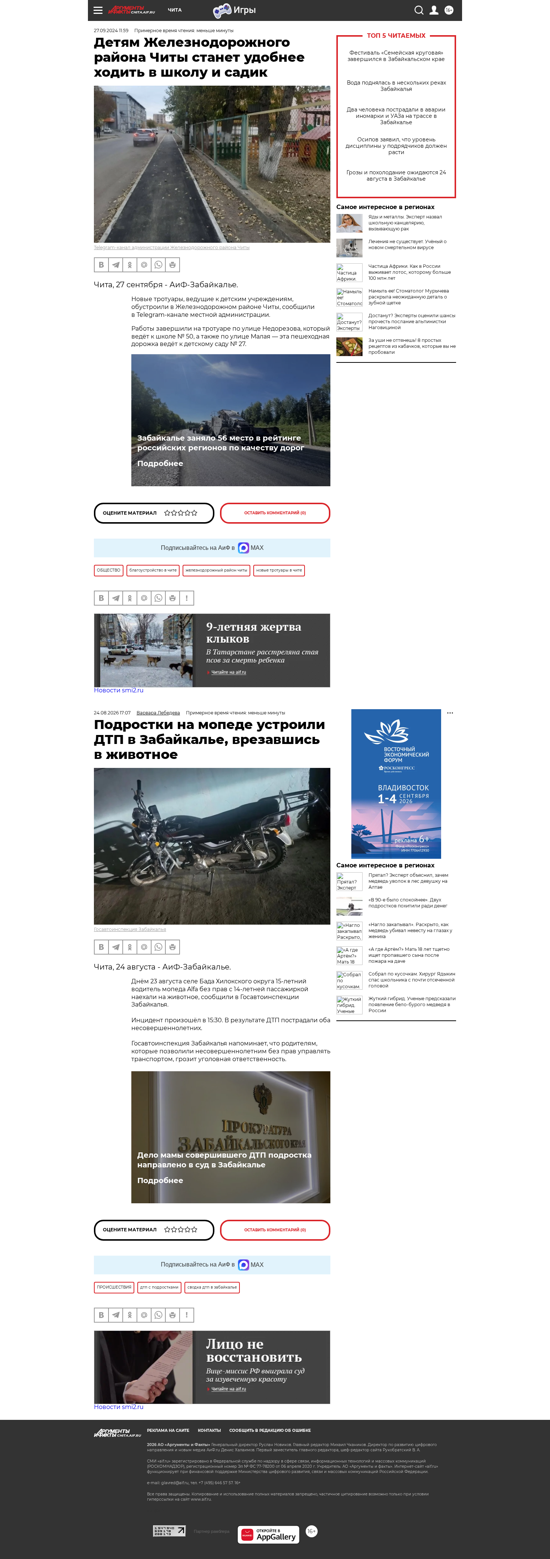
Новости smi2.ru (119, 690)
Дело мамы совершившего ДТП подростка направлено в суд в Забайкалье (224, 1160)
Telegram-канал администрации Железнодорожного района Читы (172, 247)
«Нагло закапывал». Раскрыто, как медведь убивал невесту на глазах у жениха (410, 930)
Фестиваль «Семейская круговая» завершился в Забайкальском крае (396, 56)
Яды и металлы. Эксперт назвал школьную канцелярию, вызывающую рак (405, 223)
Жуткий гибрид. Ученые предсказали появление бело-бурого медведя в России (412, 1004)
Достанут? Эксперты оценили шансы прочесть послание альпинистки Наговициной (412, 321)
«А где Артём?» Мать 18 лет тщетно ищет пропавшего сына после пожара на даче (409, 955)
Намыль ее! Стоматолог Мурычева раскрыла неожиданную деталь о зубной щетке (409, 297)
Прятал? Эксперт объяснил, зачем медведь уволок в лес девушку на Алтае (408, 881)
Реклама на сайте (168, 1430)
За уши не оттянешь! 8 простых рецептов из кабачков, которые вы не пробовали (412, 346)
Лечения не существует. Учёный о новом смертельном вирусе (408, 244)
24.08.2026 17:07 (112, 713)
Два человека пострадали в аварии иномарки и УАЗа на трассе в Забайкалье (396, 116)
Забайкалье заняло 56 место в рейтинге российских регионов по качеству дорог (220, 443)
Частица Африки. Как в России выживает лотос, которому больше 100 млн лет (410, 272)
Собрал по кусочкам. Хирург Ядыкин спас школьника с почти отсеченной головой (412, 980)
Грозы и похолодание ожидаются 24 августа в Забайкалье (396, 175)
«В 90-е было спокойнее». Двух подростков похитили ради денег (408, 903)
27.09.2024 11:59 (111, 30)
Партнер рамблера (211, 1531)
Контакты (209, 1430)
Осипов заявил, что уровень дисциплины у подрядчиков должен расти (396, 146)
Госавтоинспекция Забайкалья (130, 929)
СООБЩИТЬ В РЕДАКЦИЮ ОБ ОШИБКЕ (270, 1430)
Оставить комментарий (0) (275, 513)
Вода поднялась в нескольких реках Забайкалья (396, 86)
